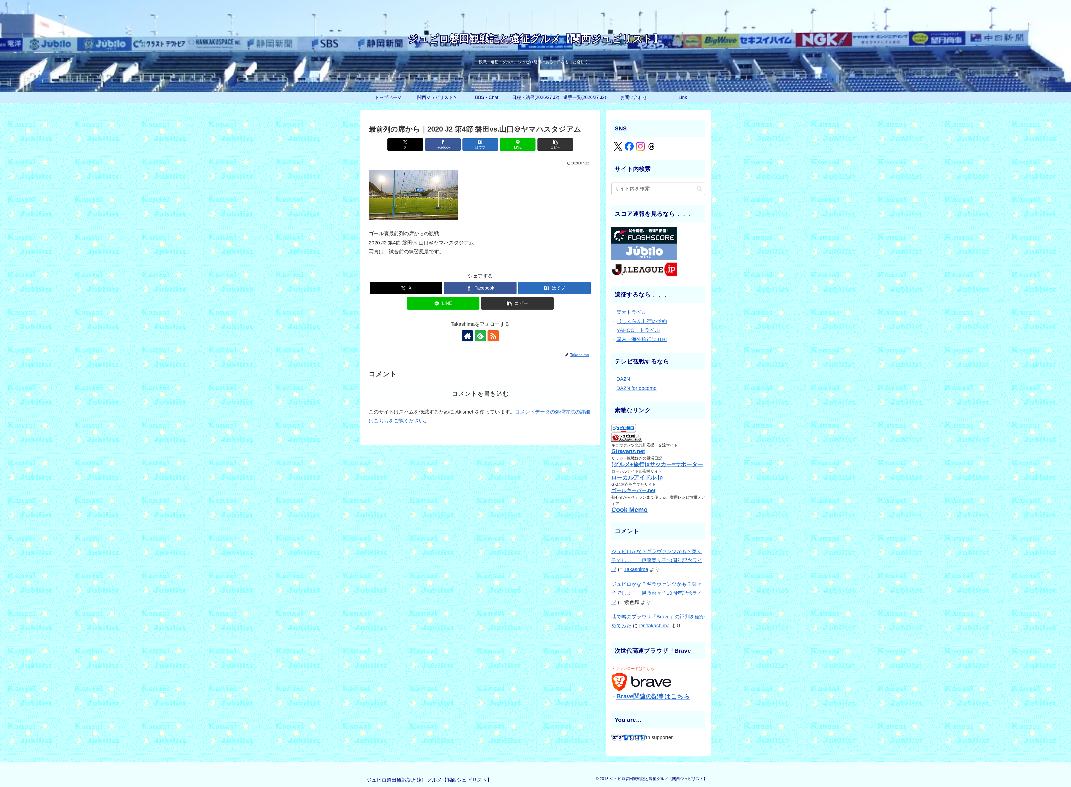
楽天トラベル (631, 312)
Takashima (636, 569)
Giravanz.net (628, 451)
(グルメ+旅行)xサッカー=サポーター (657, 464)
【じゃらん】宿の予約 (642, 321)
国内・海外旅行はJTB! (641, 339)
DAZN (623, 379)
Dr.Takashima (654, 625)
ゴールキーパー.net (633, 490)
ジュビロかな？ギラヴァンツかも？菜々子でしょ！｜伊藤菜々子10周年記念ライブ (656, 560)
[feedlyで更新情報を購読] (480, 335)
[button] (555, 144)
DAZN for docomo (636, 388)
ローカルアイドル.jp (637, 477)
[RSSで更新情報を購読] (493, 335)
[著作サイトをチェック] (467, 335)
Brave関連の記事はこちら (653, 696)
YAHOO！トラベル (638, 330)
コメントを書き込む (480, 393)
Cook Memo (629, 509)
